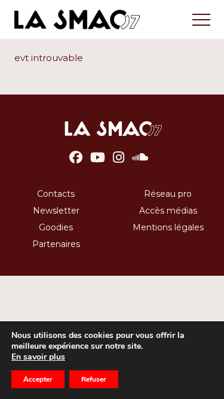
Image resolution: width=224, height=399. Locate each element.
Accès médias (168, 210)
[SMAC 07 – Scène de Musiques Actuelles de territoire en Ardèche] (112, 131)
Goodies (56, 227)
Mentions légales (168, 227)
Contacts (56, 193)
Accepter (38, 379)
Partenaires (56, 244)
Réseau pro (168, 193)
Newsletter (56, 210)
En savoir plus (38, 357)
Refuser (93, 379)
